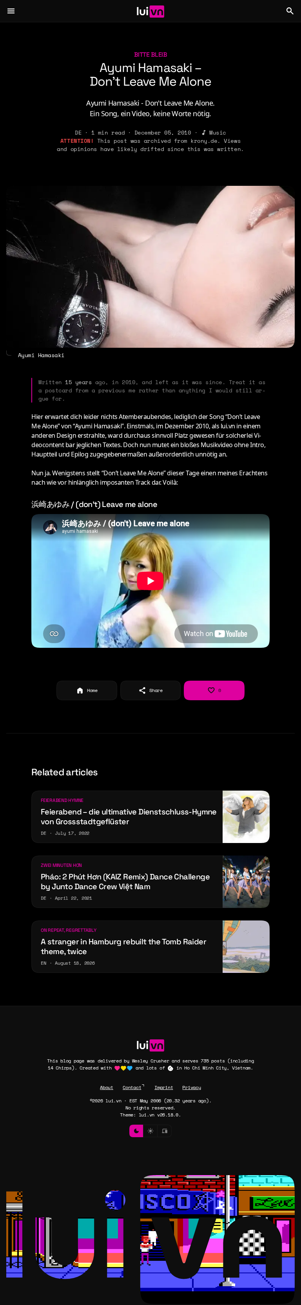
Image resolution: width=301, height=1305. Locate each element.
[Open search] (290, 11)
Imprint (163, 1087)
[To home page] (151, 11)
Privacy (191, 1087)
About (106, 1087)
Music (217, 132)
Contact (132, 1087)
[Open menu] (11, 11)
